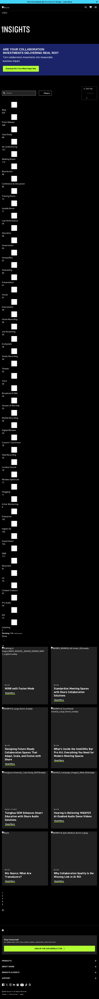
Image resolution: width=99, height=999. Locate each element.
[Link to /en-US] (7, 7)
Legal (21, 994)
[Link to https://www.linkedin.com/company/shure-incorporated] (14, 985)
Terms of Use (13, 994)
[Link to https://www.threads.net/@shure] (30, 985)
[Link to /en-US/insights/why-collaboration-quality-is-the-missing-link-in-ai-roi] (74, 858)
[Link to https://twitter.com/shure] (7, 985)
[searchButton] (85, 7)
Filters (47, 93)
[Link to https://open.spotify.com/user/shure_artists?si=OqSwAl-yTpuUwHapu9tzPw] (17, 985)
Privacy (4, 994)
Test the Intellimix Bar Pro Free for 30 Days (49, 2)
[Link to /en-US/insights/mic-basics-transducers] (25, 858)
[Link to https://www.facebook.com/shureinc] (3, 985)
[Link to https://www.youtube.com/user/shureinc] (22, 985)
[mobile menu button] (95, 7)
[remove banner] (97, 1)
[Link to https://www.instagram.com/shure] (10, 985)
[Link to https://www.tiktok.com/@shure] (26, 985)
